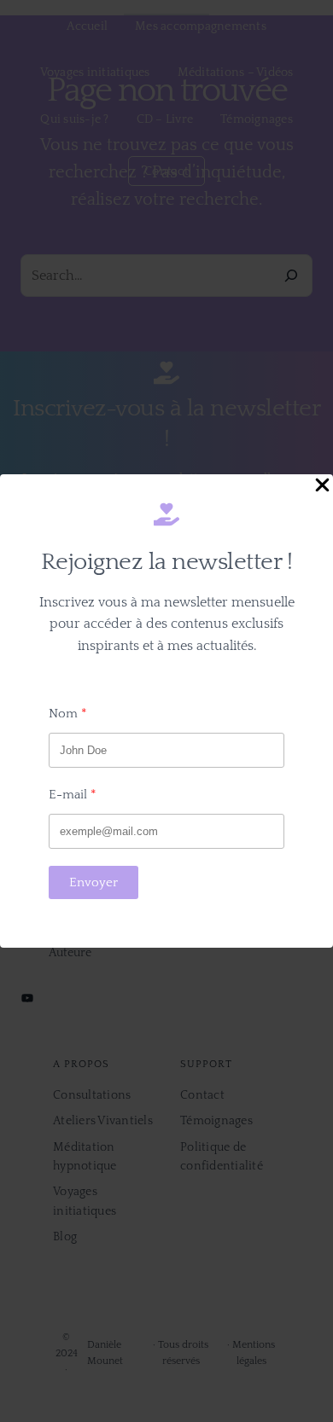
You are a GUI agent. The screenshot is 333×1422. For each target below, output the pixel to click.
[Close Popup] (322, 486)
